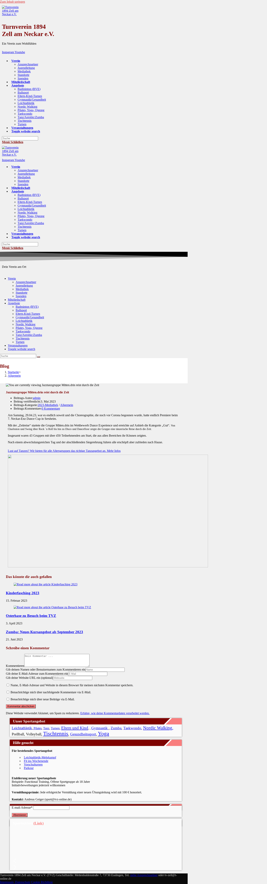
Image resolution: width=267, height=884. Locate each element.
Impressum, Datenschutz (15, 882)
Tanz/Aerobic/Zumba (29, 335)
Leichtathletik (24, 320)
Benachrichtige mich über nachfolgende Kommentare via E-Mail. (51, 692)
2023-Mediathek (48, 405)
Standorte (21, 292)
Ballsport (21, 310)
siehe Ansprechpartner (144, 875)
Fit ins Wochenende (36, 761)
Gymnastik (100, 728)
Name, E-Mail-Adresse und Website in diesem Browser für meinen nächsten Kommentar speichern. (72, 685)
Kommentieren (15, 665)
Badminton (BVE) (27, 306)
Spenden (21, 296)
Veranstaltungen (18, 345)
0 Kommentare (51, 408)
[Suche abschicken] (38, 357)
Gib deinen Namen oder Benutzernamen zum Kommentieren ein (45, 669)
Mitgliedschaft (16, 299)
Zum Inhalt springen (12, 1)
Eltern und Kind (74, 728)
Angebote (14, 303)
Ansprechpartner (26, 282)
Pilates (37, 728)
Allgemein (66, 405)
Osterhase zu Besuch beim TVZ (31, 616)
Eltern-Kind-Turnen (28, 313)
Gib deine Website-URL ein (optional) (29, 677)
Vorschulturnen (33, 764)
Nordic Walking (25, 324)
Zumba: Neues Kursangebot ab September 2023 (44, 632)
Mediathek (22, 289)
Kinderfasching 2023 (22, 593)
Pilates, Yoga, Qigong (29, 328)
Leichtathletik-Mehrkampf (40, 757)
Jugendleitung (24, 285)
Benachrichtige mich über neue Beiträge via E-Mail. (43, 699)
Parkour (29, 768)
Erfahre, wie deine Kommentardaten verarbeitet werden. (115, 713)
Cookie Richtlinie (42, 882)
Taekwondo (23, 331)
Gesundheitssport (83, 734)
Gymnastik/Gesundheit (30, 317)
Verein (12, 278)
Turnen (20, 342)
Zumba (116, 728)
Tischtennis (23, 338)
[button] (96, 861)
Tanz (46, 728)
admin (36, 398)
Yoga (103, 734)
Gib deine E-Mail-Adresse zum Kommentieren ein (37, 673)
